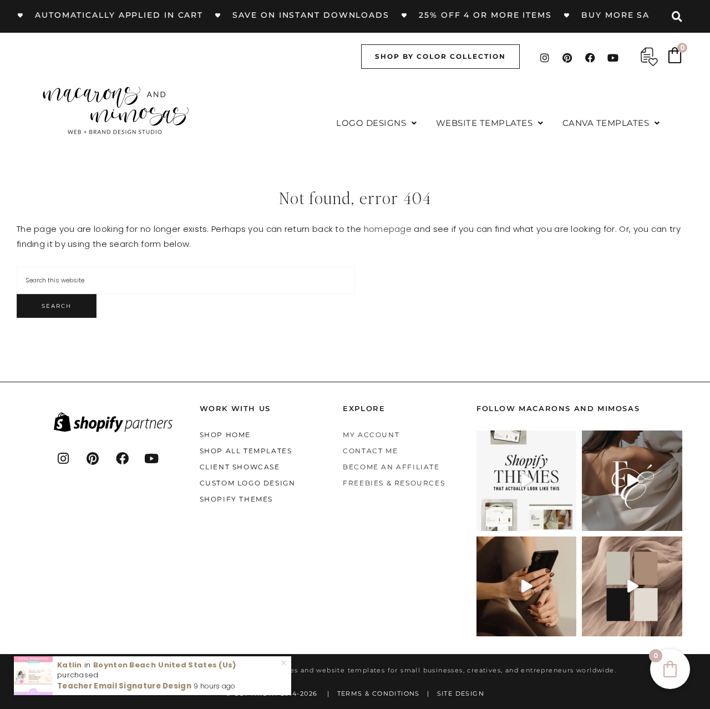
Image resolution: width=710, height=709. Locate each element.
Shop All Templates (246, 451)
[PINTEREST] (93, 458)
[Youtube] (613, 58)
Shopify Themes (236, 499)
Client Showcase (240, 467)
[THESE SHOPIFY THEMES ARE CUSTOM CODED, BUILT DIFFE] (526, 481)
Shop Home (225, 435)
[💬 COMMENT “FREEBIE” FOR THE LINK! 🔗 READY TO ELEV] (526, 586)
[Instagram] (545, 58)
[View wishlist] (649, 57)
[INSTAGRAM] (64, 458)
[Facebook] (590, 58)
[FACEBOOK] (122, 458)
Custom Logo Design (248, 483)
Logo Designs (371, 123)
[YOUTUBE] (152, 458)
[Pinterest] (567, 58)
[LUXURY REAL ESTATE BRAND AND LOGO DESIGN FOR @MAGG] (632, 586)
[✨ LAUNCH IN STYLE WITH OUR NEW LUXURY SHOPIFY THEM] (632, 481)
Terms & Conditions (378, 693)
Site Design (460, 693)
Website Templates (484, 123)
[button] (377, 122)
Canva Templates (606, 123)
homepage (388, 229)
